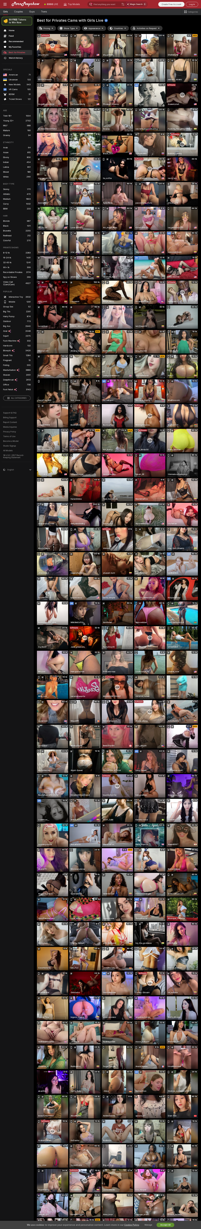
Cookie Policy (131, 1225)
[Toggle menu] (5, 4)
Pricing (46, 28)
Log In (192, 4)
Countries (118, 28)
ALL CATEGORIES (19, 398)
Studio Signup (9, 446)
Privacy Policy (9, 432)
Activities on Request (147, 28)
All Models (8, 450)
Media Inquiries (10, 427)
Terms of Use (9, 436)
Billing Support (9, 417)
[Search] (123, 4)
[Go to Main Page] (25, 4)
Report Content (10, 422)
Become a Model (11, 441)
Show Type (69, 28)
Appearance (94, 28)
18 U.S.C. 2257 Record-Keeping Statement (13, 456)
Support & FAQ (9, 413)
